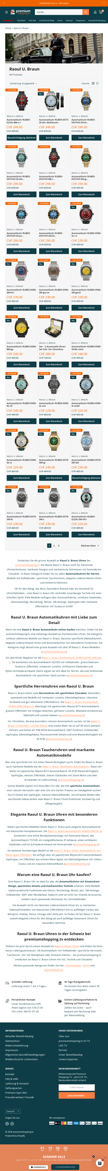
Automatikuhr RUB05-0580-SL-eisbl (86, 404)
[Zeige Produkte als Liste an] (97, 83)
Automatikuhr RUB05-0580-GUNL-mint (86, 348)
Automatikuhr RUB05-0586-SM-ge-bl (86, 291)
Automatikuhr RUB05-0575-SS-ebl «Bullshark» (54, 121)
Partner (63, 1050)
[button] (99, 1162)
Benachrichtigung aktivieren (22, 137)
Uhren (59, 20)
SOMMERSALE (39, 1167)
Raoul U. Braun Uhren (67, 946)
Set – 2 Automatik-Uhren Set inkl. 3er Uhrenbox (52, 348)
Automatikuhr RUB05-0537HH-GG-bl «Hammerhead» (51, 234)
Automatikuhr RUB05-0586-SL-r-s (86, 234)
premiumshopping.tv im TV (74, 1040)
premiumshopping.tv (27, 565)
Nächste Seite (88, 545)
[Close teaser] (93, 1156)
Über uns (64, 1036)
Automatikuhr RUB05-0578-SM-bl (21, 518)
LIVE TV (63, 1045)
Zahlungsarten (13, 1088)
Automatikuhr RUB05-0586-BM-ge (21, 348)
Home (8, 28)
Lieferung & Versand (16, 1083)
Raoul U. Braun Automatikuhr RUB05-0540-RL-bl (75, 831)
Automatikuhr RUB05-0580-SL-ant (54, 404)
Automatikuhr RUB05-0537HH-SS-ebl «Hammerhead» (18, 178)
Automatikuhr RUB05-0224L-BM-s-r (18, 121)
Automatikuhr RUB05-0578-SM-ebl (86, 461)
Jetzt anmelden (76, 1095)
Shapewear (80, 20)
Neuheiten (21, 20)
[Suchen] (85, 12)
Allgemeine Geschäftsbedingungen (25, 1054)
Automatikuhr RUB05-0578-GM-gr (54, 461)
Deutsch (11, 1111)
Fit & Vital (32, 20)
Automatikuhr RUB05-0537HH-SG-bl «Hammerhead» (83, 121)
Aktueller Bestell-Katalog (19, 1036)
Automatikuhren (53, 969)
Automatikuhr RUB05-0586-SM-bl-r (21, 291)
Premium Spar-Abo (16, 1092)
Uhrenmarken (73, 965)
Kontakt (9, 1074)
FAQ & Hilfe (11, 1078)
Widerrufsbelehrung (16, 1045)
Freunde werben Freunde (19, 1097)
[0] (100, 12)
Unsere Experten (68, 1059)
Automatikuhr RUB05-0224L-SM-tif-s (83, 518)
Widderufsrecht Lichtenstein (21, 1059)
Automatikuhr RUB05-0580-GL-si (21, 461)
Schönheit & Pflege (46, 20)
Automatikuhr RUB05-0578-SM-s (54, 518)
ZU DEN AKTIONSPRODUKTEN (65, 1167)
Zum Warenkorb (54, 137)
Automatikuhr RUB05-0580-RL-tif (21, 404)
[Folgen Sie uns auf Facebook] (7, 1124)
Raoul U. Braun (21, 28)
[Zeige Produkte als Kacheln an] (93, 83)
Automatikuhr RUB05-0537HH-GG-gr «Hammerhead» (83, 178)
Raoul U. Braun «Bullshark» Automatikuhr (65, 766)
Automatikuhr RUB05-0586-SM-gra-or (54, 291)
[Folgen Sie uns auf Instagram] (12, 1124)
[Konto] (95, 12)
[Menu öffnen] (6, 12)
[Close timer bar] (105, 1158)
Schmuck (69, 20)
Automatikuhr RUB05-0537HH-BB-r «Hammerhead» (51, 178)
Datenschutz (12, 1040)
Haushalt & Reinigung (96, 20)
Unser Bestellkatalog (70, 1054)
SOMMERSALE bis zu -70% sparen (54, 3)
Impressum (11, 1050)
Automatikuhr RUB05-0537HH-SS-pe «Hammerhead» (18, 234)
